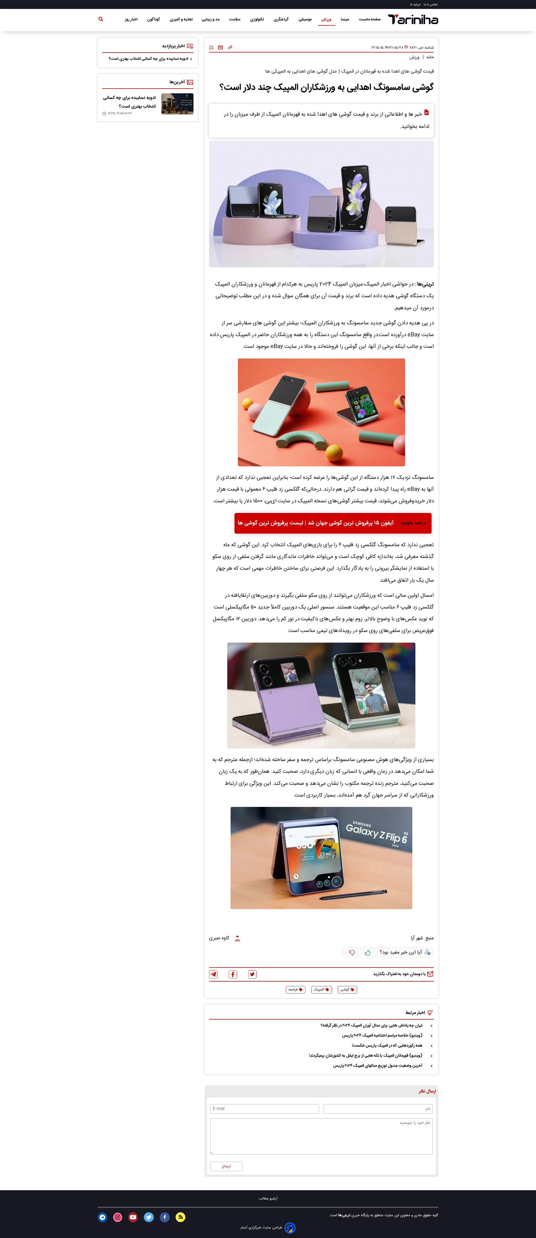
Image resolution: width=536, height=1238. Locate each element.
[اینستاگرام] (117, 1217)
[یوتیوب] (133, 1217)
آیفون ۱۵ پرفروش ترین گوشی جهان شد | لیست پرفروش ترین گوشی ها (316, 523)
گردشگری (281, 19)
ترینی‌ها (343, 1215)
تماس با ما (431, 4)
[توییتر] (252, 974)
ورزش (326, 19)
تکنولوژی (257, 19)
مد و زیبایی (211, 19)
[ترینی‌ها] (413, 19)
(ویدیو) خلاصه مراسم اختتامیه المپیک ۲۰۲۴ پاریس (382, 1035)
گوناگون (154, 19)
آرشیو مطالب (268, 1199)
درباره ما (416, 4)
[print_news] (211, 48)
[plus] (368, 953)
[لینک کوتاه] (230, 48)
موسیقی (305, 19)
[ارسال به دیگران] (220, 48)
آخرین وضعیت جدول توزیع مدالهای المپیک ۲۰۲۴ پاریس (377, 1066)
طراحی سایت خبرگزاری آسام (261, 1228)
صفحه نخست (370, 19)
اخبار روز (131, 19)
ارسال (226, 1166)
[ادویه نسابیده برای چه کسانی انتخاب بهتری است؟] (177, 104)
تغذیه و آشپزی (181, 19)
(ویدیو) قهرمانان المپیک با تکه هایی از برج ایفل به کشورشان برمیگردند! (365, 1055)
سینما (345, 19)
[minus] (352, 953)
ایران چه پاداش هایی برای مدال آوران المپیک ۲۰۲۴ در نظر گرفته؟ (371, 1025)
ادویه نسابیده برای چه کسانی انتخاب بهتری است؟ (148, 59)
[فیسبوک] (233, 974)
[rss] (180, 1217)
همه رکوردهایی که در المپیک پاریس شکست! (387, 1045)
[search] (101, 20)
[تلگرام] (213, 974)
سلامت (235, 19)
